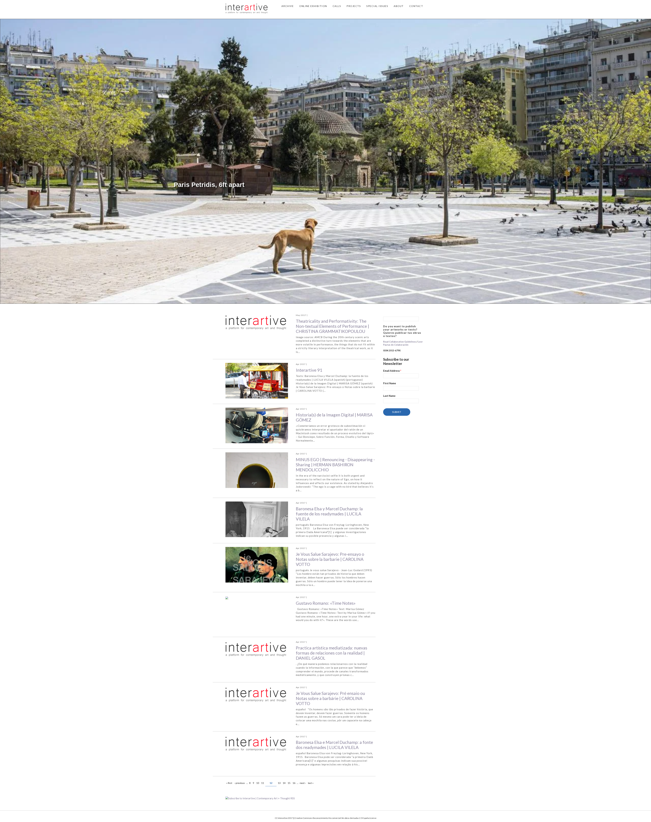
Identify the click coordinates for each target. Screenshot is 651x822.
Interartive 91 (309, 370)
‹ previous (239, 782)
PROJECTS (354, 6)
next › (303, 782)
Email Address (392, 370)
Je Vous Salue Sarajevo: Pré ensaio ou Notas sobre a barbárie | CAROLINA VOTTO (330, 698)
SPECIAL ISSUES (377, 6)
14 (284, 782)
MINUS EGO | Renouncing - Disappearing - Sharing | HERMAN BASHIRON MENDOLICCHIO (335, 464)
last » (310, 782)
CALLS (337, 6)
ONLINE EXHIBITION (313, 6)
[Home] (246, 8)
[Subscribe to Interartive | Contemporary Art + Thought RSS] (300, 798)
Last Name (389, 395)
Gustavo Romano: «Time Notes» (326, 603)
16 (294, 782)
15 (289, 782)
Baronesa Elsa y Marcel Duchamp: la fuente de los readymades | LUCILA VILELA (329, 513)
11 (262, 782)
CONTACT (416, 6)
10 (257, 782)
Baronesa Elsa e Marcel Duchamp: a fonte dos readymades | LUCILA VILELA (334, 745)
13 (279, 782)
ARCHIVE (287, 6)
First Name (389, 383)
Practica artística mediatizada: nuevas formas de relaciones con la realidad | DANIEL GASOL (331, 652)
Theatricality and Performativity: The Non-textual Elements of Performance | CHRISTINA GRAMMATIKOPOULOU (332, 326)
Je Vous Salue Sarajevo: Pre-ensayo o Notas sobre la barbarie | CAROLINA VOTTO (330, 559)
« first (229, 782)
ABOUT (399, 6)
